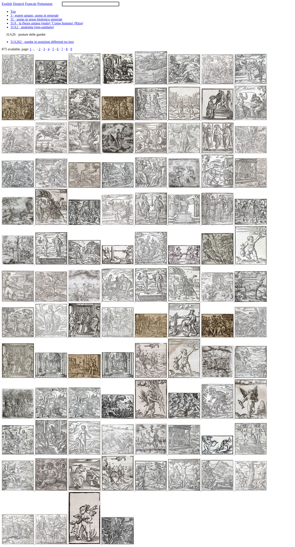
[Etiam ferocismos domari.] (218, 490)
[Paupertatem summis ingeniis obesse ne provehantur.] (184, 377)
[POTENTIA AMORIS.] (85, 543)
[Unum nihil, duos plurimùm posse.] (151, 490)
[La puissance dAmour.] (18, 490)
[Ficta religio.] (85, 490)
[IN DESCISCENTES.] (18, 224)
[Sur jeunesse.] (184, 224)
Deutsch (18, 4)
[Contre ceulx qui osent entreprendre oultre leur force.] (251, 336)
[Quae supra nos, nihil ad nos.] (184, 83)
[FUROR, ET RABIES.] (118, 152)
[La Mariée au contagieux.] (18, 83)
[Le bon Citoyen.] (151, 336)
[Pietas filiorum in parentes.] (51, 83)
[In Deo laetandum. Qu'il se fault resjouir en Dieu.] (151, 83)
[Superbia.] (85, 119)
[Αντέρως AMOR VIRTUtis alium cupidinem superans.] (218, 453)
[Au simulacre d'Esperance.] (18, 119)
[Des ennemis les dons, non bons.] (118, 336)
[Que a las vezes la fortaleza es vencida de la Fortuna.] (51, 301)
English (7, 4)
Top (13, 11)
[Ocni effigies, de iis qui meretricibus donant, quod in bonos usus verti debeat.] (18, 301)
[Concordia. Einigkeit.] (251, 224)
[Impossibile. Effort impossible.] (118, 301)
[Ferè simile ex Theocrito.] (18, 336)
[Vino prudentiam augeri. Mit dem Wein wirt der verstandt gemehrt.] (118, 377)
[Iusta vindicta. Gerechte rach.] (218, 263)
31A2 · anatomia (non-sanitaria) (32, 27)
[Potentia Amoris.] (251, 417)
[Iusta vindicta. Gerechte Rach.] (184, 417)
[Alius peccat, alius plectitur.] (85, 263)
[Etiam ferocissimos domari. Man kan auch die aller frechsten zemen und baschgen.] (118, 187)
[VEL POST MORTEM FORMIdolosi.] (85, 301)
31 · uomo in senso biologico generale (36, 19)
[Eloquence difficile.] (51, 119)
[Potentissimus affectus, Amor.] (251, 377)
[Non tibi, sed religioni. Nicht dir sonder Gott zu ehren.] (85, 224)
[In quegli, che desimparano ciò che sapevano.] (251, 301)
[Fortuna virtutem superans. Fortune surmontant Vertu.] (184, 301)
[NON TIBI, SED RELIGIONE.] (118, 83)
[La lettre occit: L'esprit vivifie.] (18, 187)
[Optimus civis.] (218, 152)
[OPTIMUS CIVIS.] (18, 417)
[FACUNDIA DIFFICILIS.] (151, 453)
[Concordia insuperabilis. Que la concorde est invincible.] (51, 336)
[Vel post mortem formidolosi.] (251, 83)
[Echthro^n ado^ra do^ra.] (151, 224)
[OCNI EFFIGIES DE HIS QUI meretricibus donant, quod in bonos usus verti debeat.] (118, 263)
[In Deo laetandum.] (51, 152)
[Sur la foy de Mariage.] (51, 417)
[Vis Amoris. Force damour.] (151, 417)
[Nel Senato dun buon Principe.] (118, 543)
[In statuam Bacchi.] (51, 490)
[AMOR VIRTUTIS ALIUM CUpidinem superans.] (18, 263)
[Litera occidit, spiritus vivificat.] (18, 152)
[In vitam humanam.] (151, 187)
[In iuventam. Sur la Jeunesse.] (151, 301)
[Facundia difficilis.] (151, 119)
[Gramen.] (218, 119)
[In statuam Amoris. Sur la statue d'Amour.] (85, 453)
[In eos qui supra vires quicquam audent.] (118, 417)
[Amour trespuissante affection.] (85, 83)
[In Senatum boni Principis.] (85, 152)
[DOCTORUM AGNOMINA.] (218, 301)
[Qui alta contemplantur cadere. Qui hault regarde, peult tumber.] (118, 490)
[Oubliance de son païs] (118, 119)
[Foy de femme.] (218, 336)
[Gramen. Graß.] (51, 377)
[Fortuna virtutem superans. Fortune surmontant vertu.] (218, 417)
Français (30, 4)
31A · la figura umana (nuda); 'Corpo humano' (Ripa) (46, 23)
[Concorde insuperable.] (184, 152)
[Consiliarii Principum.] (18, 453)
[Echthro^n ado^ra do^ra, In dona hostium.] (51, 543)
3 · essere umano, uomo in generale (34, 15)
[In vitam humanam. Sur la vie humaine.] (251, 119)
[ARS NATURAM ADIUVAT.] (184, 187)
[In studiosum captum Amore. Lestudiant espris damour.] (85, 336)
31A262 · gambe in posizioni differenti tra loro (42, 42)
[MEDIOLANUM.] (218, 377)
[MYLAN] (18, 543)
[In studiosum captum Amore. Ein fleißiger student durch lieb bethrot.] (18, 377)
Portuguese (44, 4)
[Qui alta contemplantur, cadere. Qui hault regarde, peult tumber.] (151, 377)
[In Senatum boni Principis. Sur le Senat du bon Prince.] (51, 453)
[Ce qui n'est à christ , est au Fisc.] (85, 377)
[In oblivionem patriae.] (184, 490)
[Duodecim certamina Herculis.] (218, 83)
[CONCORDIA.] (184, 263)
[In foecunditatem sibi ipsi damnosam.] (251, 490)
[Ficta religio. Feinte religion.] (151, 263)
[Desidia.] (51, 187)
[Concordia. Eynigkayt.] (184, 119)
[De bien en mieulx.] (184, 453)
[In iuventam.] (51, 263)
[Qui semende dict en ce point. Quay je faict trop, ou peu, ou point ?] (118, 453)
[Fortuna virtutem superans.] (51, 224)
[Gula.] (85, 187)
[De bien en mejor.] (251, 187)
